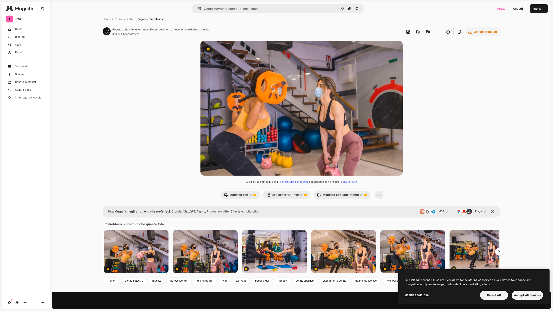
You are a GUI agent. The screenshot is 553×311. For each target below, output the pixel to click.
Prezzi (501, 9)
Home (106, 19)
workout (241, 280)
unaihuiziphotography (125, 34)
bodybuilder (262, 280)
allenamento (205, 280)
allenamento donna (334, 280)
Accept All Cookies (527, 295)
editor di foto (349, 182)
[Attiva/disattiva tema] (25, 302)
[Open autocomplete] (197, 8)
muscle (156, 280)
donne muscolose (366, 280)
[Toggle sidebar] (42, 8)
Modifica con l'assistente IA (339, 196)
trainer (111, 280)
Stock (118, 19)
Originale (229, 49)
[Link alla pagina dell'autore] (107, 31)
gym (224, 280)
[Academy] (17, 302)
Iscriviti (538, 9)
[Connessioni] (9, 302)
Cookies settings (417, 295)
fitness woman (179, 280)
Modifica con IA (238, 196)
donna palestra (134, 280)
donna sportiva (305, 280)
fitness (282, 280)
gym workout (394, 280)
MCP (442, 211)
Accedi (518, 9)
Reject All (494, 295)
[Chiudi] (492, 211)
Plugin (479, 211)
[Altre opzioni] (438, 31)
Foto (130, 19)
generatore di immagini (294, 182)
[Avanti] (499, 251)
